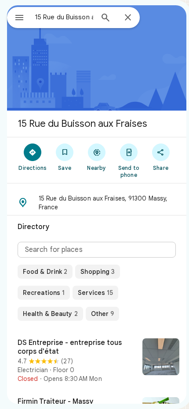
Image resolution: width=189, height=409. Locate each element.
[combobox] (64, 17)
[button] (96, 202)
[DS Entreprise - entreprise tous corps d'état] (96, 360)
